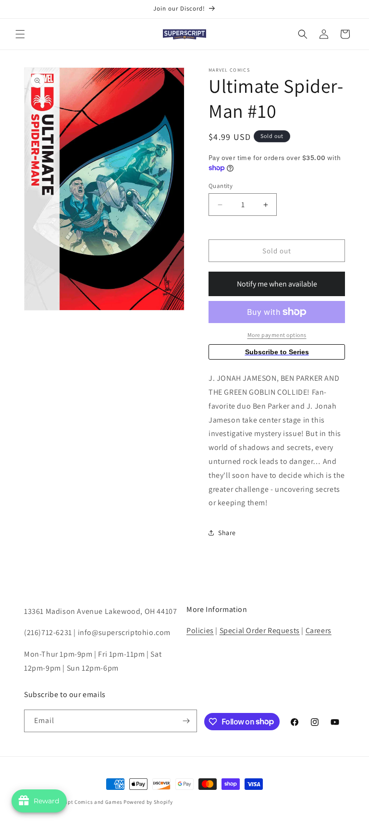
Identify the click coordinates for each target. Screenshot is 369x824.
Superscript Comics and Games (83, 802)
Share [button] (227, 532)
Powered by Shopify (148, 802)
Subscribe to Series (277, 352)
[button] (20, 34)
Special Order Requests (260, 630)
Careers (319, 630)
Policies (200, 630)
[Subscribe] (186, 721)
